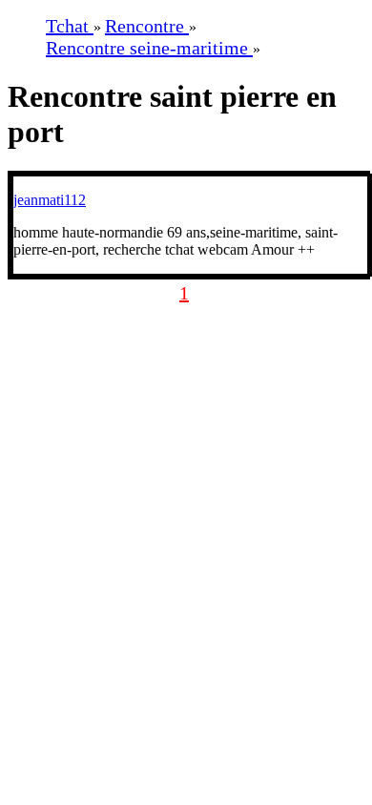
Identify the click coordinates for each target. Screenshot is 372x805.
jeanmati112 (49, 200)
